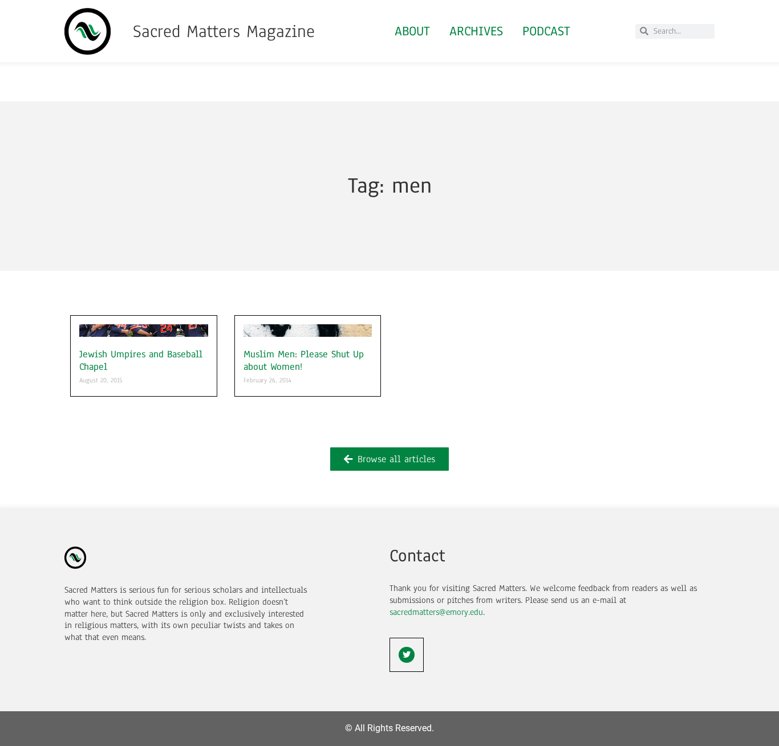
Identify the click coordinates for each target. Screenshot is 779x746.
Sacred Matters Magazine (224, 31)
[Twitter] (407, 655)
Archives (476, 31)
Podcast (546, 31)
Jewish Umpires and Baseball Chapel (140, 360)
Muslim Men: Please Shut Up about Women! (304, 360)
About (412, 31)
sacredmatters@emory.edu (436, 612)
